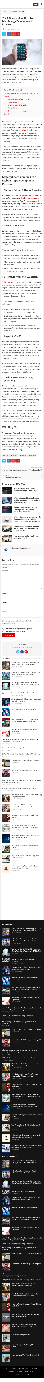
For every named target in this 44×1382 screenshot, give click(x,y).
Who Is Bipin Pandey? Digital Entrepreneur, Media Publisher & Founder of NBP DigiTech (26, 950)
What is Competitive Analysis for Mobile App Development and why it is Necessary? (27, 500)
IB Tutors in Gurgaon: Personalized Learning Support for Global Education (26, 1146)
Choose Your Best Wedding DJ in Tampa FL (25, 770)
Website (4, 612)
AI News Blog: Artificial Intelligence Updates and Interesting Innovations (26, 968)
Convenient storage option (12, 477)
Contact (19, 1372)
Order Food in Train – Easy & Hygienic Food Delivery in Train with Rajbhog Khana (26, 930)
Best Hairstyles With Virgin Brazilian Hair (25, 1355)
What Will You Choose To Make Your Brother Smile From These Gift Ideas (24, 1325)
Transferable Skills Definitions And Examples (25, 693)
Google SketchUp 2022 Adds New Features (25, 760)
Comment (5, 571)
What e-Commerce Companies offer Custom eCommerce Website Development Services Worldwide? (27, 519)
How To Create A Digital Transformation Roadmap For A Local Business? (25, 1075)
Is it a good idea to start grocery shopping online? (23, 470)
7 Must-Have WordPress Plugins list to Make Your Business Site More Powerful (26, 528)
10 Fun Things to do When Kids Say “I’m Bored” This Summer (21, 754)
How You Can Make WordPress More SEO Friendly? (26, 537)
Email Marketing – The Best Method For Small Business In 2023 (25, 1315)
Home (5, 12)
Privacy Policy (29, 1372)
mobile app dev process (10, 455)
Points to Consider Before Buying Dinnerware (16, 748)
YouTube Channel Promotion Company (23, 709)
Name (4, 593)
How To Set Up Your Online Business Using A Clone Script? (26, 489)
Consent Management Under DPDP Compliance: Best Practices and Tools (24, 1105)
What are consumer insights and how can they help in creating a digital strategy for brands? (20, 1051)
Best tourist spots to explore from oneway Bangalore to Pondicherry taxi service (25, 988)
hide (19, 90)
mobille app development (28, 455)
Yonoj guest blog (19, 1368)
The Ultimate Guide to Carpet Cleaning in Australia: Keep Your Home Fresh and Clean (26, 1095)
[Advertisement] (22, 896)
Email (4, 602)
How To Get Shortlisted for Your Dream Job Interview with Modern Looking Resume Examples (22, 1009)
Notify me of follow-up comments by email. (18, 629)
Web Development (18, 12)
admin (8, 29)
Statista (23, 130)
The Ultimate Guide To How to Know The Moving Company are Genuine (25, 1065)
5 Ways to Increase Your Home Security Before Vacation (19, 788)
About (28, 1374)
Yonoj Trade (34, 1368)
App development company (27, 198)
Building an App (8, 282)
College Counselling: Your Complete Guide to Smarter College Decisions (26, 1136)
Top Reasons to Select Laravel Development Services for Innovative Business (25, 509)
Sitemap (11, 1372)
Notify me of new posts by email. (15, 631)
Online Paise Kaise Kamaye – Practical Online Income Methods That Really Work (25, 940)
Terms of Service (19, 1374)
